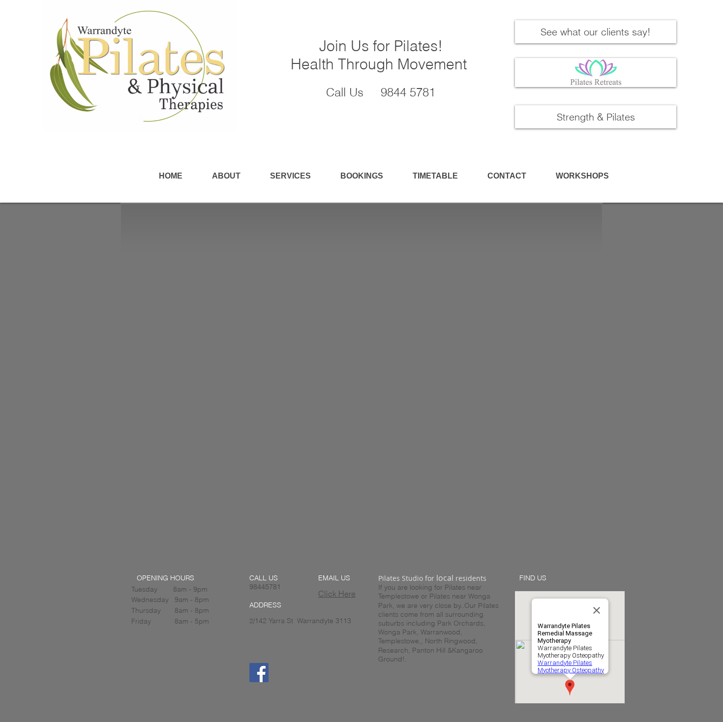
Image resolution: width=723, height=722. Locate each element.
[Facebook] (259, 672)
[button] (290, 176)
